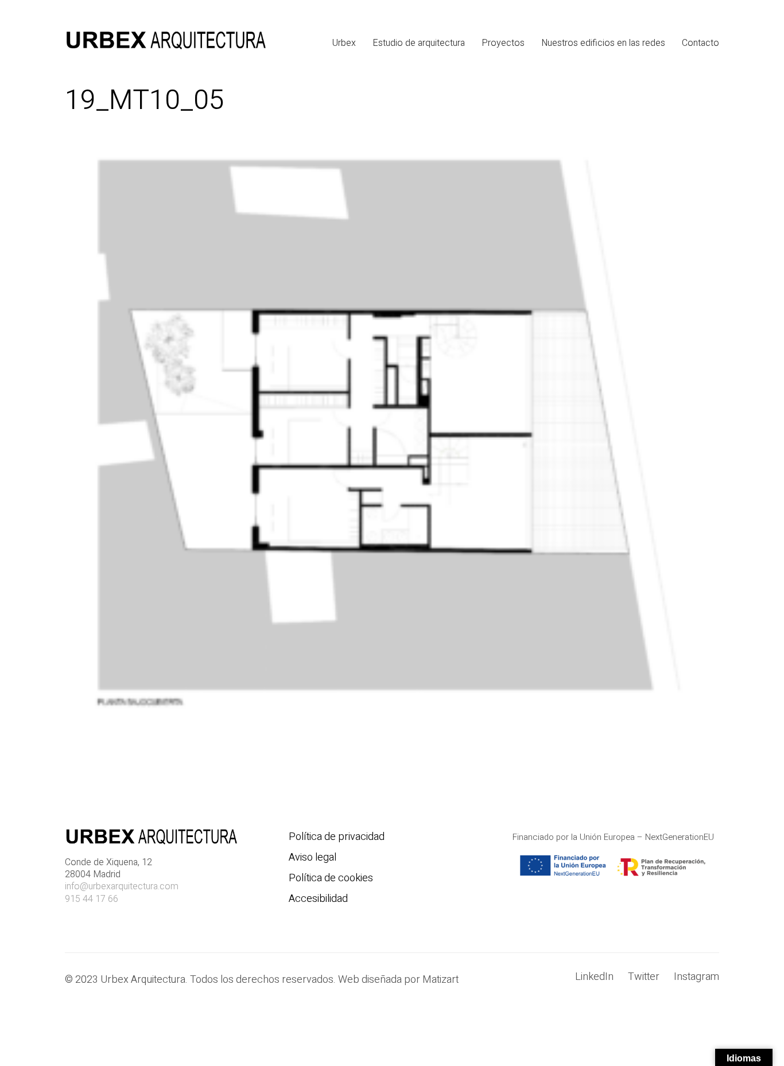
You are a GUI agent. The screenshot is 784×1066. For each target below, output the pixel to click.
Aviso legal (312, 858)
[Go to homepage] (165, 43)
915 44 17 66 (91, 899)
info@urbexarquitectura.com (121, 887)
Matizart (442, 980)
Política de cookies (331, 878)
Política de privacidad (337, 837)
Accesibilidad (318, 899)
